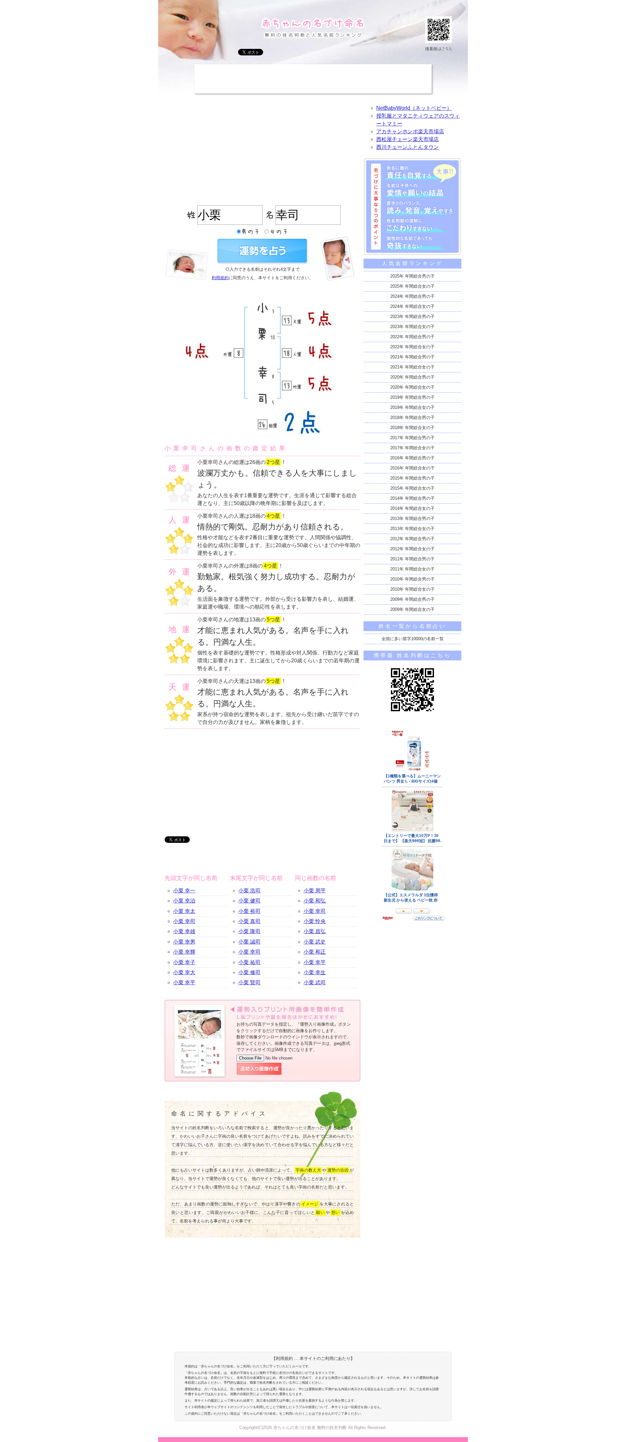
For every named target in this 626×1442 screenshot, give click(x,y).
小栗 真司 (249, 921)
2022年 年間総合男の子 (412, 336)
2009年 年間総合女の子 (412, 609)
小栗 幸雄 (184, 931)
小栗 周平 (315, 890)
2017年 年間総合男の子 (412, 437)
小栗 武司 (315, 982)
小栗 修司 (249, 972)
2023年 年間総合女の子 (412, 326)
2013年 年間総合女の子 (412, 528)
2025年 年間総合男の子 (412, 276)
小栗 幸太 (184, 911)
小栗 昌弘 (315, 931)
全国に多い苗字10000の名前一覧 (412, 638)
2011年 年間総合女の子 (412, 569)
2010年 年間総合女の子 (412, 589)
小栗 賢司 (249, 982)
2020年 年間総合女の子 (412, 387)
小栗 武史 (315, 942)
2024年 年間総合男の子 (412, 296)
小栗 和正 (315, 952)
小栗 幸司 (184, 921)
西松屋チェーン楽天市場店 (407, 139)
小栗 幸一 (184, 890)
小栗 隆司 (249, 931)
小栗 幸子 (184, 962)
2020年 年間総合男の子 (412, 377)
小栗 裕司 (249, 911)
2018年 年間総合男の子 (412, 417)
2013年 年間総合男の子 (412, 518)
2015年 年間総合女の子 (412, 488)
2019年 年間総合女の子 (412, 407)
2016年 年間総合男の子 (412, 457)
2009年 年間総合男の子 (412, 599)
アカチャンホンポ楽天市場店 (410, 131)
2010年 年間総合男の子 (412, 579)
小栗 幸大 (184, 972)
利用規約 (220, 277)
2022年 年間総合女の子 (412, 346)
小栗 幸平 (184, 982)
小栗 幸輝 (184, 952)
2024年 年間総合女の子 (412, 306)
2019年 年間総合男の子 (412, 397)
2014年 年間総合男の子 (412, 498)
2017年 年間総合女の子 (412, 447)
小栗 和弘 (315, 900)
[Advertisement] (313, 79)
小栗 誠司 (249, 942)
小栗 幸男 (184, 942)
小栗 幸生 (315, 972)
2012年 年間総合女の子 (412, 548)
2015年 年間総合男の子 (412, 478)
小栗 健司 (249, 900)
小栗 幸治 (184, 900)
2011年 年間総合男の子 (412, 558)
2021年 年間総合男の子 (412, 356)
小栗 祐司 (249, 962)
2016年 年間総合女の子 (412, 468)
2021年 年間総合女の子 (412, 367)
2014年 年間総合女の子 (412, 508)
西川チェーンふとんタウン (407, 147)
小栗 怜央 (315, 921)
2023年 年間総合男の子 (412, 316)
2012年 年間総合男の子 (412, 538)
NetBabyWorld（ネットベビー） (414, 108)
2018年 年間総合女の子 (412, 427)
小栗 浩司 (249, 890)
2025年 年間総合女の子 (412, 286)
